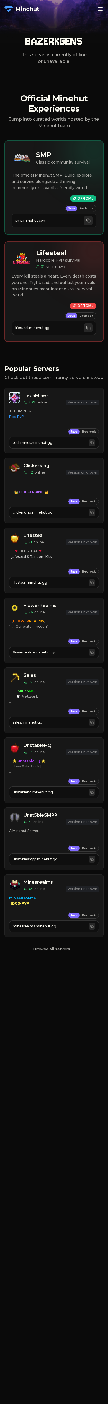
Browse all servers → (54, 949)
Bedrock (86, 208)
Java (71, 208)
